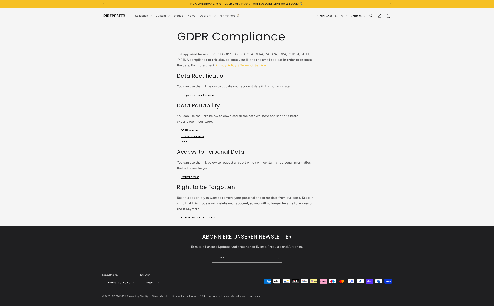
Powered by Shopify (137, 296)
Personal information (192, 136)
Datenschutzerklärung (184, 296)
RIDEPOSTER (119, 296)
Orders (184, 141)
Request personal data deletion (198, 217)
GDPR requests (189, 130)
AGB (202, 296)
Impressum (254, 296)
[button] (143, 16)
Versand (213, 296)
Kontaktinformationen (233, 296)
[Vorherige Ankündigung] (103, 3)
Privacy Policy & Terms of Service (241, 65)
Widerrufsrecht (160, 296)
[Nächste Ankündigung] (390, 3)
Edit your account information (197, 95)
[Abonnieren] (277, 258)
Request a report (190, 176)
